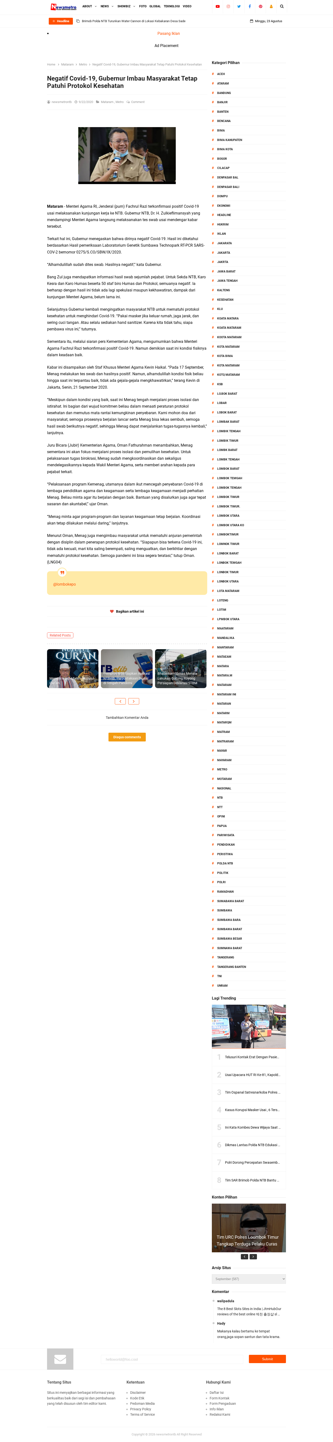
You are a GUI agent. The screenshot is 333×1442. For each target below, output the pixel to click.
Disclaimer (138, 1393)
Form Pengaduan (223, 1403)
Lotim (221, 609)
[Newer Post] (120, 701)
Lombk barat (227, 450)
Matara (223, 666)
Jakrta (222, 262)
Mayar (222, 750)
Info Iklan (217, 1409)
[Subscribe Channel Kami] (217, 6)
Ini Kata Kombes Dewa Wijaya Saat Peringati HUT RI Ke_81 (269, 1127)
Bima (221, 130)
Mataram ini (226, 694)
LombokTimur (228, 534)
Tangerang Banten (231, 967)
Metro (120, 102)
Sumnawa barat (229, 948)
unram (222, 985)
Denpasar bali (228, 187)
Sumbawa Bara (229, 920)
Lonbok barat (228, 553)
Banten (222, 111)
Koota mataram (229, 337)
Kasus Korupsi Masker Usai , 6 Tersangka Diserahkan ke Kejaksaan (275, 1110)
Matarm (223, 713)
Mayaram (224, 760)
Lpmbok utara (228, 619)
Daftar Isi (217, 1393)
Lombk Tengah (228, 459)
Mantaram (225, 647)
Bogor (222, 158)
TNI (219, 976)
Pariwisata (225, 835)
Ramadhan (225, 891)
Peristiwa (225, 854)
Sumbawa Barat (229, 929)
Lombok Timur (228, 497)
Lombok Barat (228, 468)
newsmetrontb (166, 1434)
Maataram (225, 628)
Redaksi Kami (220, 1414)
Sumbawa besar (229, 938)
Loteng (222, 600)
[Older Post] (133, 701)
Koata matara (228, 318)
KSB (220, 384)
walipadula (225, 1301)
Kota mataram (228, 365)
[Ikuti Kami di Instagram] (228, 6)
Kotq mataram (228, 374)
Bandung (224, 93)
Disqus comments (127, 737)
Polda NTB (225, 863)
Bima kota (225, 149)
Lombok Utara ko (230, 525)
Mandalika (225, 638)
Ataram (223, 83)
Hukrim (223, 224)
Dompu (222, 196)
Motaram (224, 779)
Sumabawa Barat (230, 901)
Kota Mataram (228, 346)
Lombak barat (228, 421)
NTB (220, 797)
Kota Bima (225, 356)
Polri (221, 882)
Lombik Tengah (228, 431)
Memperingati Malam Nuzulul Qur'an (71, 680)
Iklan (221, 233)
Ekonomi (223, 205)
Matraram (225, 741)
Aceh (221, 74)
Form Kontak (219, 1398)
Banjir (222, 102)
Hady (221, 1323)
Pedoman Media (142, 1403)
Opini (221, 816)
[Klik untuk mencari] (282, 6)
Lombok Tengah (229, 487)
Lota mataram (228, 591)
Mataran (224, 703)
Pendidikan (226, 844)
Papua (222, 826)
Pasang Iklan (168, 33)
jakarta (223, 252)
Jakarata (224, 243)
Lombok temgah (229, 478)
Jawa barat (226, 271)
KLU (220, 309)
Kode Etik (137, 1398)
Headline (224, 215)
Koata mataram (229, 327)
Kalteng (223, 290)
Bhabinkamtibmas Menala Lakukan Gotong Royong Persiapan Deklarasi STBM (177, 678)
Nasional (224, 788)
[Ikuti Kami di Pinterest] (260, 6)
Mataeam (224, 656)
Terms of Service (142, 1414)
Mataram (107, 102)
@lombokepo (64, 584)
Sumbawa (224, 910)
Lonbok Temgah (229, 562)
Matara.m (224, 675)
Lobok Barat (227, 412)
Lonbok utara (228, 581)
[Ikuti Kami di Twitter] (239, 6)
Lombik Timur (227, 440)
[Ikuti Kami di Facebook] (250, 6)
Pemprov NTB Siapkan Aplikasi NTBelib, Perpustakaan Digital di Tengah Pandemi (126, 678)
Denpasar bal (227, 177)
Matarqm (224, 722)
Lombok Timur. (228, 506)
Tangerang (225, 957)
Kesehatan (225, 299)
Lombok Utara (228, 515)
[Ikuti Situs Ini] (271, 6)
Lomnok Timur (228, 544)
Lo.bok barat (227, 393)
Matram (223, 732)
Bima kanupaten (229, 140)
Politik (222, 873)
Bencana (224, 121)
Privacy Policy (140, 1409)
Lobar (222, 403)
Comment (138, 102)
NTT (220, 807)
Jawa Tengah (227, 280)
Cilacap (223, 168)
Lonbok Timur (228, 572)
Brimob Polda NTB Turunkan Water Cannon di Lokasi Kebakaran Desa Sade (134, 21)
